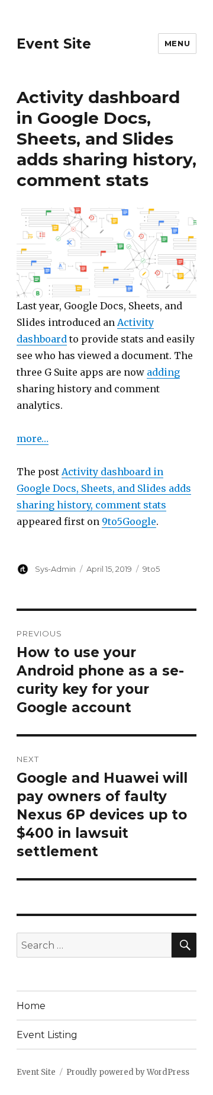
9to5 (151, 569)
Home (31, 1005)
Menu (177, 43)
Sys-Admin (55, 569)
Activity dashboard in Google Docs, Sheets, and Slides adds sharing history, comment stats (104, 488)
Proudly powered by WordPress (127, 1072)
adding (163, 372)
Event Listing (47, 1034)
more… (33, 438)
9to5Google (129, 521)
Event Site (54, 44)
